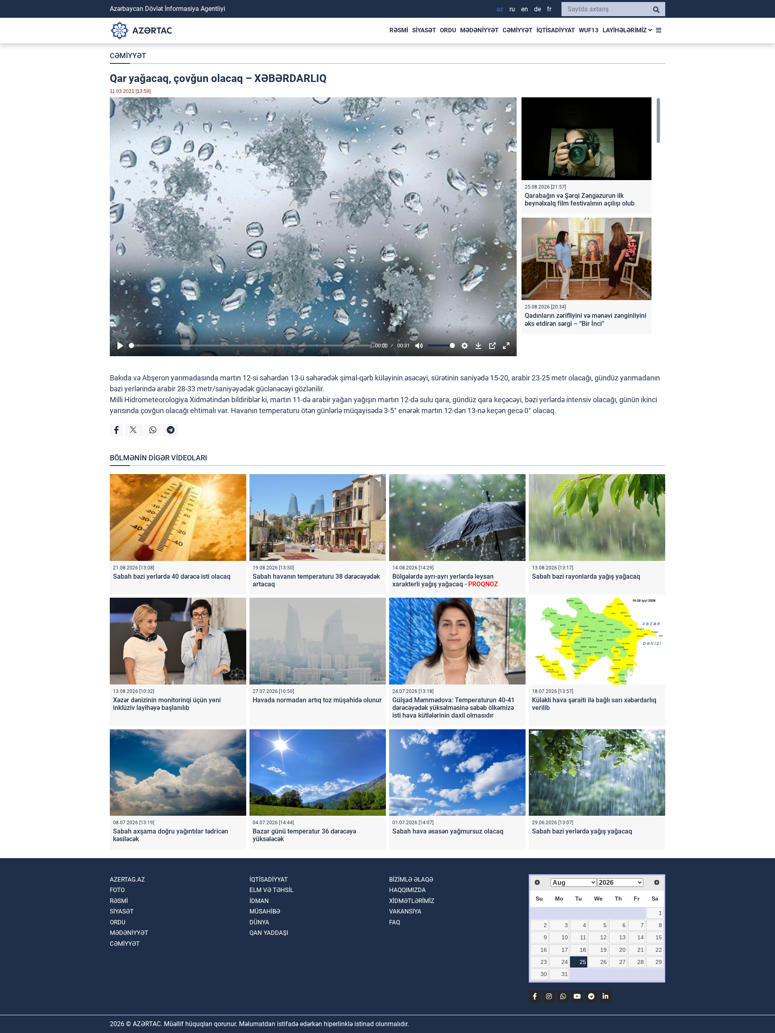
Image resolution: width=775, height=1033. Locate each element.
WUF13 (589, 30)
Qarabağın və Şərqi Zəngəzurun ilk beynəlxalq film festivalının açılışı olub (580, 199)
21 (640, 950)
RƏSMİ (399, 30)
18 (583, 950)
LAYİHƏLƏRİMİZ (625, 30)
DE (537, 9)
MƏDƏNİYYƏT (479, 30)
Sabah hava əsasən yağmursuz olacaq (447, 831)
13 (622, 937)
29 (659, 962)
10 (564, 937)
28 (640, 962)
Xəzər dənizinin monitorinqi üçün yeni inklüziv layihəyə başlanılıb (167, 704)
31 (564, 974)
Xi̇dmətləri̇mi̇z (411, 901)
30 (543, 974)
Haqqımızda (407, 890)
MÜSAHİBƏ (264, 911)
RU (512, 9)
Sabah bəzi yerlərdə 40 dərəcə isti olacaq (171, 576)
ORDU (448, 30)
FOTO (117, 890)
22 (659, 950)
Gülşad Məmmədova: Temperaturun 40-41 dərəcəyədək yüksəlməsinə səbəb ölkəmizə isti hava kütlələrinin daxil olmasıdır (453, 707)
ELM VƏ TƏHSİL (271, 890)
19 (603, 950)
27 (622, 962)
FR (549, 9)
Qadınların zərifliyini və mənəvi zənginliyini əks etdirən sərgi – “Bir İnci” (585, 319)
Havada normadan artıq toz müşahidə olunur (317, 700)
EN (524, 9)
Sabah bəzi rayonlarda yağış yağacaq (586, 576)
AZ (499, 9)
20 (622, 950)
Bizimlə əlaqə (411, 879)
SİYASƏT (424, 30)
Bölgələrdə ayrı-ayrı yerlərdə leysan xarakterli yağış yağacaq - (445, 580)
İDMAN (259, 901)
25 (583, 962)
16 (543, 950)
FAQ (394, 922)
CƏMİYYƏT (517, 30)
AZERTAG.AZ (127, 879)
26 (603, 962)
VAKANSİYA (405, 911)
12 (603, 937)
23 (543, 962)
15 (659, 937)
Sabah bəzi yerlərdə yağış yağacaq (582, 831)
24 (564, 962)
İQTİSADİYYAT (555, 30)
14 (640, 937)
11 (583, 937)
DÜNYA (259, 922)
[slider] (250, 345)
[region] (591, 217)
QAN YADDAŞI (268, 932)
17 (564, 950)
